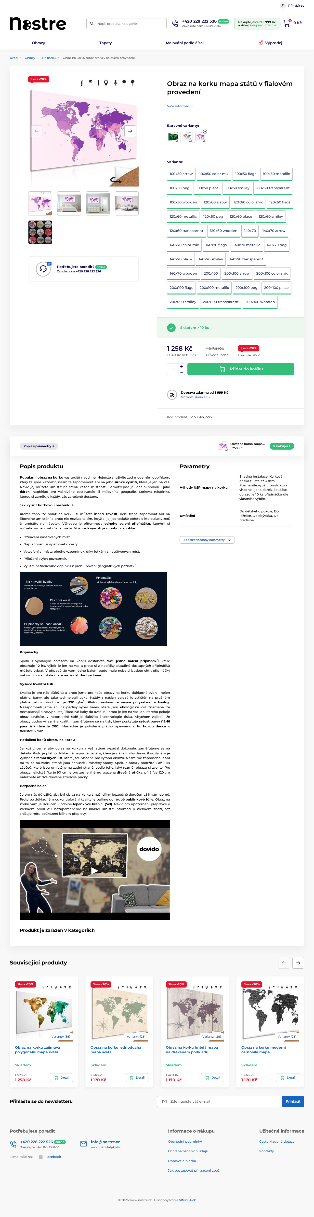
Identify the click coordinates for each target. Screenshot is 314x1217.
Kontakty (266, 1151)
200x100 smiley (183, 302)
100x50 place (207, 188)
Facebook (53, 1157)
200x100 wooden (260, 302)
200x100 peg (247, 287)
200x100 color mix (272, 273)
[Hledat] (91, 23)
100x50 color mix (214, 174)
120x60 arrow (215, 202)
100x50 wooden (183, 202)
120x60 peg (213, 216)
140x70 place (181, 259)
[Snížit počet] (182, 372)
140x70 (250, 230)
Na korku (49, 58)
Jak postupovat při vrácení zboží (194, 1170)
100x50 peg (180, 188)
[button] (130, 131)
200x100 (211, 273)
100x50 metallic (276, 174)
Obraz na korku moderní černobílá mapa (263, 1049)
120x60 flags (279, 202)
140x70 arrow (274, 230)
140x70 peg (277, 245)
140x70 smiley (211, 259)
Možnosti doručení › (195, 397)
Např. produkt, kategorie (117, 24)
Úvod (14, 58)
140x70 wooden (183, 273)
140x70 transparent (246, 259)
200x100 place (276, 287)
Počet (173, 369)
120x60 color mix (248, 202)
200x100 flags (181, 287)
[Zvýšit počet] (182, 366)
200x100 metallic (214, 287)
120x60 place (241, 216)
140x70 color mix (184, 245)
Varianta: (175, 162)
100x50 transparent (273, 188)
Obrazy (30, 58)
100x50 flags (245, 174)
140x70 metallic (246, 245)
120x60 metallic (183, 216)
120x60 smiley (271, 216)
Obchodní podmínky (185, 1141)
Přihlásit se (296, 5)
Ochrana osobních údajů (188, 1151)
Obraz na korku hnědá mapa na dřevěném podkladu (192, 1049)
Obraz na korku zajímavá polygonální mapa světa (37, 1049)
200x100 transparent (221, 302)
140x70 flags (216, 245)
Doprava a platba (182, 1161)
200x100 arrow (237, 273)
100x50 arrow (181, 174)
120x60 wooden (223, 230)
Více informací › (180, 106)
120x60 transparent (186, 230)
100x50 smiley (237, 188)
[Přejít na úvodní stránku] (38, 23)
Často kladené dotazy (276, 1141)
